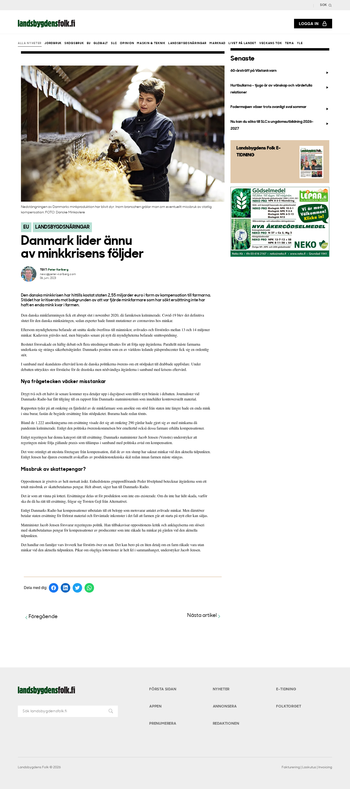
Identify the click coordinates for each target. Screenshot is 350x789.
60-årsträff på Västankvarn (253, 71)
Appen (155, 706)
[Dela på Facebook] (53, 588)
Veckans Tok (270, 43)
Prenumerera (162, 724)
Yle (300, 43)
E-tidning (286, 689)
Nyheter (221, 689)
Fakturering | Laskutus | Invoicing (307, 767)
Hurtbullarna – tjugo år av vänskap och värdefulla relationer (271, 89)
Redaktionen (226, 724)
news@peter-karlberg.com (58, 274)
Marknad (218, 43)
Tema (289, 43)
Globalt (101, 43)
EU (89, 43)
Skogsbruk (74, 43)
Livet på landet (242, 43)
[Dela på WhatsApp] (89, 588)
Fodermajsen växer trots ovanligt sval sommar (268, 107)
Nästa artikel (202, 615)
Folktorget (288, 706)
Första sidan (162, 689)
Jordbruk (53, 43)
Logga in (309, 23)
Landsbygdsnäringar (187, 43)
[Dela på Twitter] (77, 588)
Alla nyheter (30, 43)
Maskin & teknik (151, 43)
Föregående (43, 616)
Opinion (127, 43)
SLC (114, 43)
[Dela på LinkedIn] (65, 588)
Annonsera (225, 706)
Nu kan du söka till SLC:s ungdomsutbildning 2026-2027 (271, 125)
